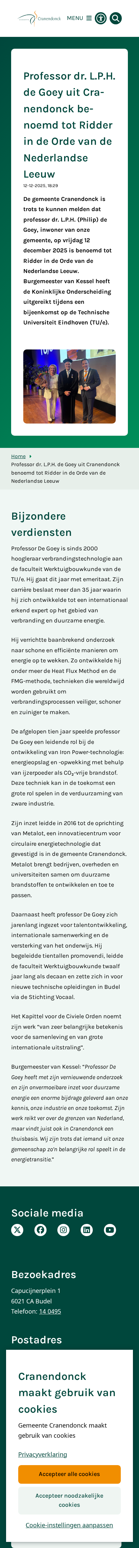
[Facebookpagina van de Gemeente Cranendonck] (40, 1230)
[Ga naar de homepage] (39, 18)
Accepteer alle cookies (69, 1474)
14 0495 (50, 1311)
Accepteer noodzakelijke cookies (69, 1500)
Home (18, 456)
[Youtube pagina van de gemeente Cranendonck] (110, 1230)
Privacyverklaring (42, 1454)
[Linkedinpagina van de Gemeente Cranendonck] (87, 1230)
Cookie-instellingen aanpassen (69, 1525)
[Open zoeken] (116, 18)
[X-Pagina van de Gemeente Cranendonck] (17, 1230)
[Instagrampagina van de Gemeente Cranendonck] (63, 1230)
